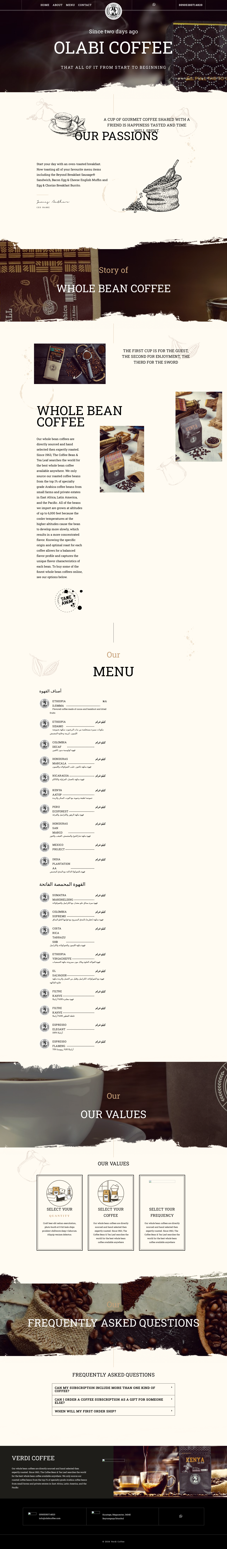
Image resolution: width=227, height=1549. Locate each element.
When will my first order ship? (85, 1411)
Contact (85, 5)
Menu (70, 5)
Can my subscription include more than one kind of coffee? (105, 1389)
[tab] (113, 1389)
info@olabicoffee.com (49, 1518)
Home (45, 5)
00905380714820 (191, 5)
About (58, 5)
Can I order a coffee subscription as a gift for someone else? (109, 1401)
